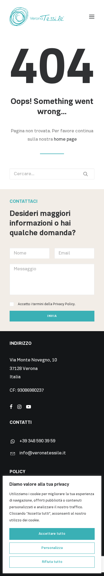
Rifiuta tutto (52, 562)
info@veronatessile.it (42, 453)
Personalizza (52, 548)
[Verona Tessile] (37, 16)
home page (65, 139)
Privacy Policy (64, 304)
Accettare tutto (52, 534)
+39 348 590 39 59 (37, 441)
